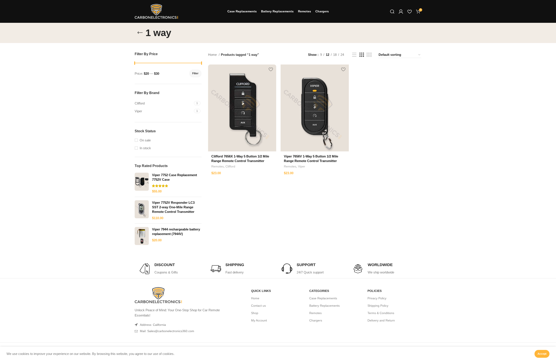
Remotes (217, 166)
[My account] (401, 11)
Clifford (230, 166)
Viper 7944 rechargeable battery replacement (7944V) (176, 231)
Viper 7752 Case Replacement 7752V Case (174, 177)
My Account (259, 320)
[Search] (392, 11)
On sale (145, 140)
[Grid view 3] (361, 55)
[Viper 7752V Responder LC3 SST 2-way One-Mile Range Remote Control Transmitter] (142, 210)
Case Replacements (323, 298)
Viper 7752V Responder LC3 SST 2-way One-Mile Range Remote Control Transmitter (173, 207)
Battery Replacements (324, 305)
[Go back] (140, 32)
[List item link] (182, 331)
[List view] (354, 55)
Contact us (258, 305)
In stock (145, 148)
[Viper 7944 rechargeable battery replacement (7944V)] (142, 236)
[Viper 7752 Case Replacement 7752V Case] (142, 183)
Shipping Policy (377, 305)
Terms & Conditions (380, 313)
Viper (301, 166)
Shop (254, 313)
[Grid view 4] (369, 55)
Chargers (315, 320)
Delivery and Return (381, 320)
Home (213, 54)
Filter (195, 73)
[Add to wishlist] (270, 69)
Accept (542, 353)
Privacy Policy (376, 298)
